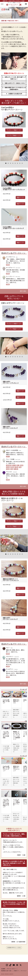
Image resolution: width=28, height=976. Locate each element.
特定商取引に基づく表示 (6, 970)
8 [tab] (22, 163)
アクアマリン (9, 656)
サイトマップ (23, 970)
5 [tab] (15, 163)
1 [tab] (6, 163)
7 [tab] (20, 163)
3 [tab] (10, 163)
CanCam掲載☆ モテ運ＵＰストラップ (6, 769)
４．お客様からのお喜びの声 (14, 93)
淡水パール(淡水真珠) (12, 450)
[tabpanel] (14, 152)
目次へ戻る (23, 291)
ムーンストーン (10, 276)
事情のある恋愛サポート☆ (16, 701)
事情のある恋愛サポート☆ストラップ (16, 769)
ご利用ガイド (16, 970)
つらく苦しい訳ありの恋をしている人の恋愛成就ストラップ (6, 803)
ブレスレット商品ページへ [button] (14, 130)
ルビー (8, 648)
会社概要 (3, 968)
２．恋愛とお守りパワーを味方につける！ (14, 83)
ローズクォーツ (10, 267)
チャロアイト (9, 669)
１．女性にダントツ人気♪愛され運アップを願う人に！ (14, 78)
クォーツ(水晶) (10, 459)
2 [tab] (8, 163)
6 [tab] (17, 163)
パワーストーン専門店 (14, 2)
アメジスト (9, 472)
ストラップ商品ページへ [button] (14, 135)
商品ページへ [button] (20, 197)
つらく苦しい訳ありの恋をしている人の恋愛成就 (6, 734)
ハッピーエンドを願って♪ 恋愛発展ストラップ (16, 802)
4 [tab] (13, 163)
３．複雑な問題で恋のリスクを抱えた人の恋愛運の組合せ (14, 88)
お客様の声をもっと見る (14, 947)
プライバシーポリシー (11, 968)
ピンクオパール (10, 257)
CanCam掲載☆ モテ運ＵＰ (6, 701)
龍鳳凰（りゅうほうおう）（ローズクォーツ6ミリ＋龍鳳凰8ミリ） (16, 735)
